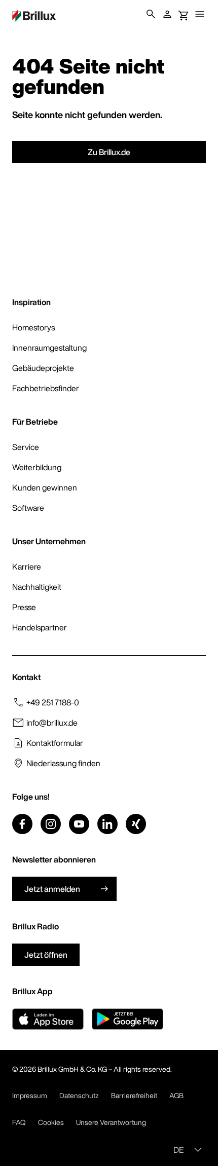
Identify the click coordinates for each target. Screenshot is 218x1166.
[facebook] (22, 824)
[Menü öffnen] (200, 14)
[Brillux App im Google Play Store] (127, 1019)
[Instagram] (51, 824)
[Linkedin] (107, 824)
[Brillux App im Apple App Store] (48, 1019)
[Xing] (136, 824)
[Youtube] (79, 824)
